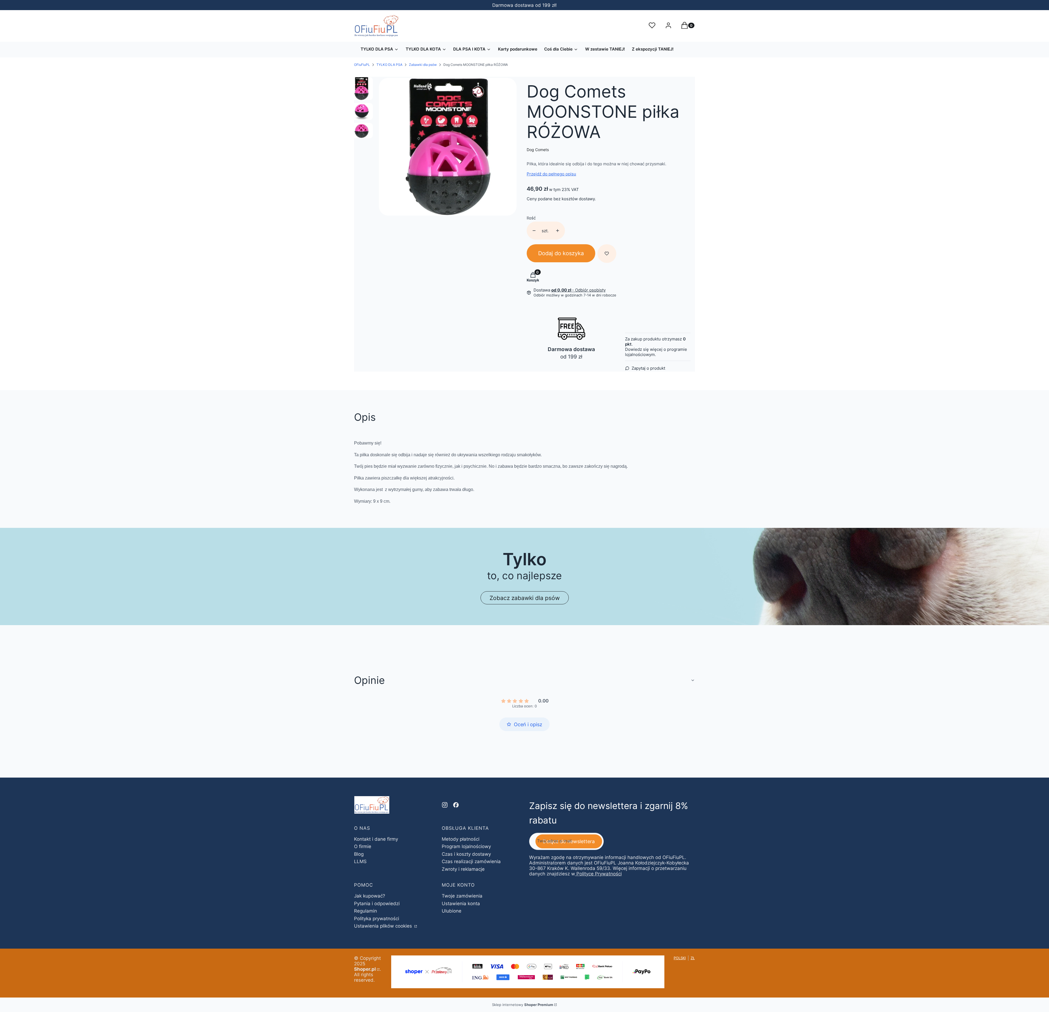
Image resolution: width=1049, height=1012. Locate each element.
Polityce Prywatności (599, 873)
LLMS (360, 861)
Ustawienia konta (461, 903)
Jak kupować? (369, 896)
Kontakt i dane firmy (376, 839)
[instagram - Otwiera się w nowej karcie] (444, 805)
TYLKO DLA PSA (389, 65)
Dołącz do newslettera (569, 841)
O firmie (362, 846)
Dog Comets (538, 149)
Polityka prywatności (376, 918)
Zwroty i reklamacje (463, 869)
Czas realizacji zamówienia (471, 861)
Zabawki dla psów (423, 65)
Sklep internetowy (522, 1004)
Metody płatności (460, 839)
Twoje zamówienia (462, 896)
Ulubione (451, 911)
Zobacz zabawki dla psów (525, 597)
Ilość (531, 217)
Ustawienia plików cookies (383, 926)
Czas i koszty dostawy (466, 854)
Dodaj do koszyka (561, 253)
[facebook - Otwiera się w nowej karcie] (456, 805)
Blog (359, 854)
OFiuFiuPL (362, 65)
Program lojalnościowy (466, 846)
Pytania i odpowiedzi (377, 903)
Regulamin (365, 911)
